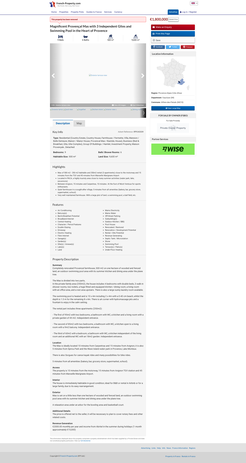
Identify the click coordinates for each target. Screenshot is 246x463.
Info (163, 448)
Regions (192, 448)
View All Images (120, 105)
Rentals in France (188, 456)
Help (159, 448)
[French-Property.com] (64, 4)
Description (63, 123)
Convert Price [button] (173, 19)
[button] (56, 75)
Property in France (172, 456)
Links (154, 448)
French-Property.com (68, 456)
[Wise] (173, 149)
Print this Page (162, 33)
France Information (180, 448)
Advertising (145, 448)
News (169, 448)
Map (79, 123)
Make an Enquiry (163, 27)
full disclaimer (85, 441)
